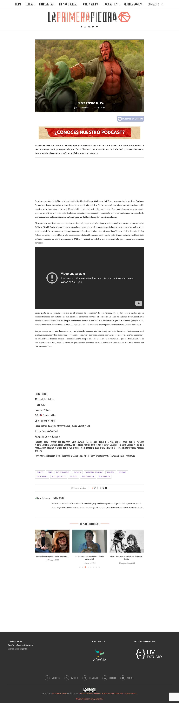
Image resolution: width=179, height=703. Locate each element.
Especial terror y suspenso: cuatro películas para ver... (131, 558)
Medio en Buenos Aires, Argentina (89, 698)
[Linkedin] (93, 27)
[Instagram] (89, 27)
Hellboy (110, 472)
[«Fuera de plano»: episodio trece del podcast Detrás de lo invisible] (92, 541)
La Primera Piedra (59, 693)
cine (50, 472)
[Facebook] (81, 27)
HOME (18, 4)
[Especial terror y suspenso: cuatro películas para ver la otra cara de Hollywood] (131, 541)
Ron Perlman (104, 477)
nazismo (73, 477)
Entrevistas (46, 4)
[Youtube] (97, 27)
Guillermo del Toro (94, 472)
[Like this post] (95, 488)
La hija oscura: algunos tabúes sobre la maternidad (53, 558)
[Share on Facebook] (97, 488)
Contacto (153, 4)
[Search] (162, 4)
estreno (77, 472)
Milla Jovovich (58, 477)
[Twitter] (85, 27)
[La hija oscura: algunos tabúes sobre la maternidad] (53, 541)
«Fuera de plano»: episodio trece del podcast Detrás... (92, 558)
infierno (122, 472)
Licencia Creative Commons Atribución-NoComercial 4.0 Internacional (107, 693)
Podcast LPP (111, 4)
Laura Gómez (84, 107)
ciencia (40, 472)
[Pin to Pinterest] (103, 488)
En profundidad (68, 4)
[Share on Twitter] (100, 488)
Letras (29, 4)
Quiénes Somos (133, 4)
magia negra (42, 477)
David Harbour (62, 472)
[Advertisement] (89, 179)
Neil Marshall (88, 477)
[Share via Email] (106, 488)
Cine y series (90, 4)
